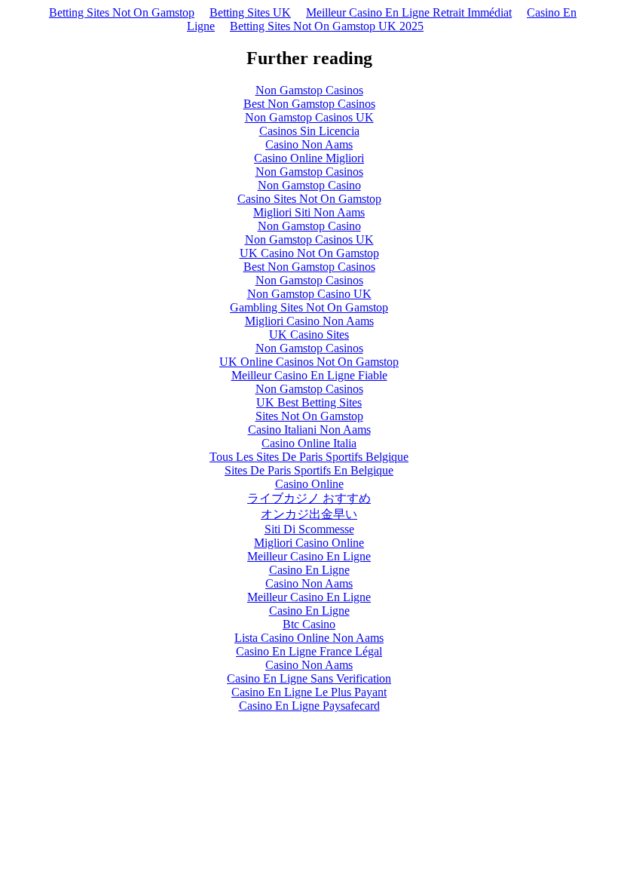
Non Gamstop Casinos (309, 90)
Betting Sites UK (250, 12)
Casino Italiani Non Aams (309, 429)
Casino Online (309, 483)
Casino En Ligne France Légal (309, 651)
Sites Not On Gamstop (309, 416)
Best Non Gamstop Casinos (309, 103)
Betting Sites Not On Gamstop (121, 12)
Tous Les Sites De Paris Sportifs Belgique (309, 456)
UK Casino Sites (309, 334)
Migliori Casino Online (309, 542)
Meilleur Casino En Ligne (309, 556)
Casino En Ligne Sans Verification (309, 678)
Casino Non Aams (309, 144)
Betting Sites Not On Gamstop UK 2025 (327, 26)
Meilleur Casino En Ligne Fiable (309, 375)
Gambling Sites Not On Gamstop (309, 307)
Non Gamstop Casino (309, 185)
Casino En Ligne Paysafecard (309, 705)
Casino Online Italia (309, 443)
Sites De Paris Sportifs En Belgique (309, 470)
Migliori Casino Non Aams (309, 321)
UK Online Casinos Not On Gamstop (309, 361)
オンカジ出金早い (309, 514)
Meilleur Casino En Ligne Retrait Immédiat (409, 12)
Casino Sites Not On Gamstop (309, 198)
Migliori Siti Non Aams (309, 212)
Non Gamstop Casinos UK (309, 117)
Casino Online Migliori (309, 158)
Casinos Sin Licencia (309, 130)
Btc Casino (309, 624)
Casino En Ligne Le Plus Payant (309, 692)
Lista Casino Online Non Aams (309, 637)
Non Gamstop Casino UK (309, 293)
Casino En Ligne (309, 569)
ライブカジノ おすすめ (309, 498)
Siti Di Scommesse (309, 529)
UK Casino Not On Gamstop (309, 253)
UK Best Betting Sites (309, 402)
